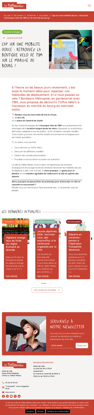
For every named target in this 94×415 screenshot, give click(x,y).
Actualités (43, 15)
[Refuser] (91, 407)
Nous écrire (10, 392)
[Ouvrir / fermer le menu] (90, 5)
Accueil (7, 15)
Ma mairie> (18, 15)
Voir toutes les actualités (45, 290)
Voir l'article (11, 276)
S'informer (31, 15)
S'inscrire (82, 345)
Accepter (30, 411)
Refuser (40, 411)
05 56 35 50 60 (11, 383)
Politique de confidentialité (58, 411)
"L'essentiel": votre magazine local (17, 387)
